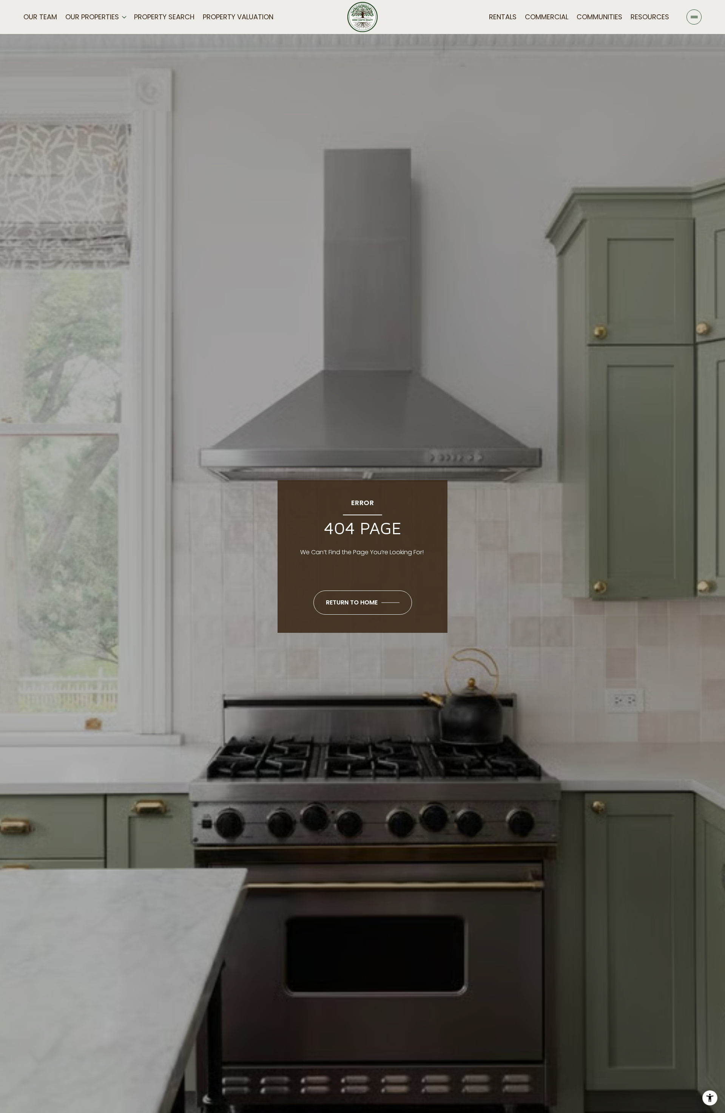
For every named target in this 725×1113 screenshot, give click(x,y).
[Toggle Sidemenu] (694, 17)
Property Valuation (238, 17)
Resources (650, 17)
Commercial (546, 17)
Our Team (40, 17)
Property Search (164, 17)
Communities (599, 17)
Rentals (503, 17)
